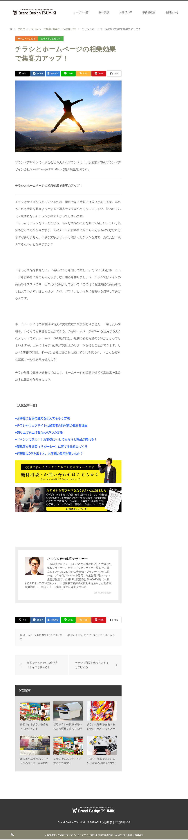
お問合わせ (172, 12)
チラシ (79, 635)
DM (73, 635)
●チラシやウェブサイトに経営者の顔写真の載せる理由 (51, 425)
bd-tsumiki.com (102, 592)
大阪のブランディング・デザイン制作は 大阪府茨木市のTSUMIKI (89, 835)
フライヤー (98, 635)
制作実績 (104, 12)
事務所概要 (148, 12)
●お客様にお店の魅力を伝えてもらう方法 (42, 418)
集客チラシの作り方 (51, 38)
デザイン (87, 635)
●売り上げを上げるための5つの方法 (39, 432)
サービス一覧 (80, 12)
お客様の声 (125, 12)
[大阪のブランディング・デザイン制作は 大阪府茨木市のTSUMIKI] (59, 12)
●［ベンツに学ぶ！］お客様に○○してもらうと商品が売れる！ (56, 439)
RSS (12, 834)
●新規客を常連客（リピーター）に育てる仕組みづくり (51, 446)
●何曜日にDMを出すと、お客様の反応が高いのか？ (49, 453)
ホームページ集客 (26, 38)
